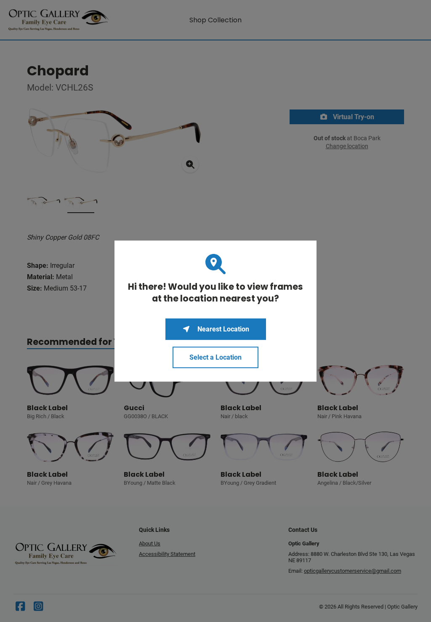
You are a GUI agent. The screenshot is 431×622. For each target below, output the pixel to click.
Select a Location (215, 357)
